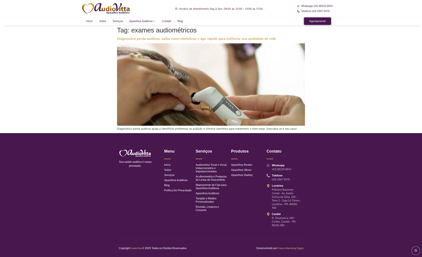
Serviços (118, 21)
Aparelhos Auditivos (141, 21)
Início (89, 21)
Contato (166, 21)
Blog (180, 21)
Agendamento (317, 21)
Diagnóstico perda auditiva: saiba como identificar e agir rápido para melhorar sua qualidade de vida (196, 39)
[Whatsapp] (416, 251)
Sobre (102, 21)
